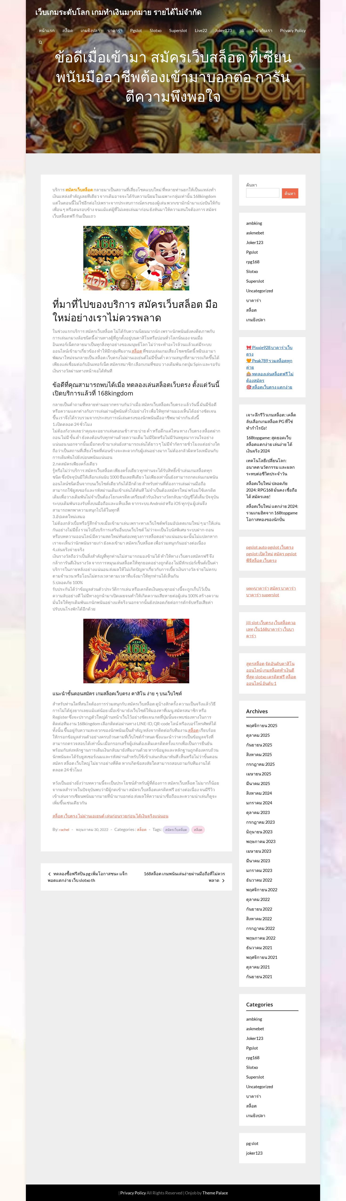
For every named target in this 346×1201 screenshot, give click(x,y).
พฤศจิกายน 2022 (261, 889)
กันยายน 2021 (259, 976)
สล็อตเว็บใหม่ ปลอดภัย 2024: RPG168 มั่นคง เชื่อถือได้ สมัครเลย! (271, 490)
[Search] (40, 42)
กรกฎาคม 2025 (260, 764)
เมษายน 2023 (258, 851)
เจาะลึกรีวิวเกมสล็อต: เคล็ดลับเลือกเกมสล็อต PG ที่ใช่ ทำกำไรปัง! (271, 421)
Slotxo (155, 30)
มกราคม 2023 (259, 870)
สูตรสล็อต (255, 663)
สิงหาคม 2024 (259, 793)
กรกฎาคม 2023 (260, 822)
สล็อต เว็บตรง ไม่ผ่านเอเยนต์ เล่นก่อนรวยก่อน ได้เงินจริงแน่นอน (110, 815)
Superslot (178, 30)
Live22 (201, 30)
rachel (64, 829)
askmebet (255, 232)
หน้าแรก (47, 30)
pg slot (252, 1143)
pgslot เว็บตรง (281, 547)
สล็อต (67, 30)
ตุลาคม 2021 (258, 966)
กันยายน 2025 (259, 744)
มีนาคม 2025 (258, 783)
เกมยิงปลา (90, 30)
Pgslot (136, 30)
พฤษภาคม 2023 (260, 841)
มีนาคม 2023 (258, 860)
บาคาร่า (115, 30)
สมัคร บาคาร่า (283, 588)
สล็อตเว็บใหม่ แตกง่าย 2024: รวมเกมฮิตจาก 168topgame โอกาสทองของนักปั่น (272, 513)
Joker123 (223, 30)
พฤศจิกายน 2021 (261, 957)
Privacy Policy (293, 30)
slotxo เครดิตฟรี (270, 676)
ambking (254, 223)
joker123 (254, 1153)
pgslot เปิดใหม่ (259, 553)
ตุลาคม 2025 (258, 735)
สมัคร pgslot (285, 553)
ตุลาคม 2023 (258, 812)
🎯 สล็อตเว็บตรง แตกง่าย (269, 387)
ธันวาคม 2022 (259, 880)
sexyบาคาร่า (257, 588)
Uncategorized (259, 290)
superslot (270, 594)
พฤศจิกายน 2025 (261, 725)
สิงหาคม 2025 (259, 754)
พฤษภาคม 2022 (260, 937)
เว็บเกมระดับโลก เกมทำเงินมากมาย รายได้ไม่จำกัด (118, 12)
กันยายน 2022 (259, 909)
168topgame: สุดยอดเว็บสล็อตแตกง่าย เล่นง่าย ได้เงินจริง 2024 (269, 444)
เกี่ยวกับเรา (262, 30)
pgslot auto (256, 547)
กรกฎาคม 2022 (260, 928)
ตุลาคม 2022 (258, 899)
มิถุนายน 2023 (259, 831)
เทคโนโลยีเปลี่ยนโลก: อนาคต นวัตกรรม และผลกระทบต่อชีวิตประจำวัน (270, 467)
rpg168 (252, 261)
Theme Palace (215, 1192)
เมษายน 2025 (258, 773)
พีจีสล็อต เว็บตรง (261, 560)
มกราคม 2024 (259, 802)
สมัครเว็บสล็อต (176, 830)
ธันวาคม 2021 (259, 947)
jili (242, 30)
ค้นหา (251, 184)
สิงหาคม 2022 (259, 918)
